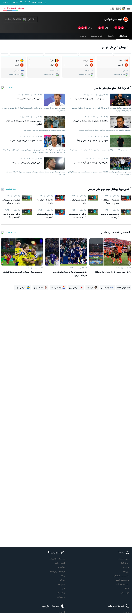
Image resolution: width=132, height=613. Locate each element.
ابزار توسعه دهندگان (121, 575)
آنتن (63, 588)
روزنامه (62, 580)
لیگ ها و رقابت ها (57, 571)
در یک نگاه (123, 36)
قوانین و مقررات (123, 584)
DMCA (126, 588)
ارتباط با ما (125, 563)
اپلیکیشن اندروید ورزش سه (13, 8)
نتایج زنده (61, 584)
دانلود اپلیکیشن (123, 559)
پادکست (61, 567)
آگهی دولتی (125, 592)
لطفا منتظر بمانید (13, 19)
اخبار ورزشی (60, 563)
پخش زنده (61, 597)
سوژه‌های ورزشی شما (57, 559)
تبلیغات (126, 567)
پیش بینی (61, 592)
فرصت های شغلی (122, 580)
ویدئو (62, 575)
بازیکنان (83, 36)
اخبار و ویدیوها (97, 36)
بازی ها (110, 36)
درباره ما (126, 571)
